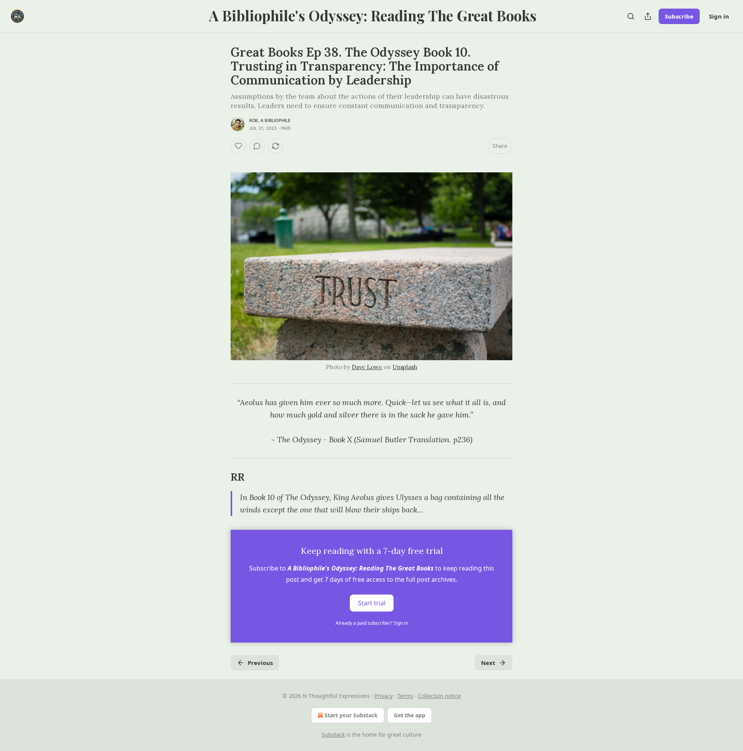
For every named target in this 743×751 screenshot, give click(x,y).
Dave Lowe (367, 367)
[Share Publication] (648, 16)
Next (488, 663)
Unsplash (404, 367)
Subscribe (679, 16)
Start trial (371, 603)
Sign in (719, 16)
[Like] (238, 146)
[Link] (220, 477)
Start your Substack (351, 715)
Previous (260, 663)
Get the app (409, 715)
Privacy (384, 695)
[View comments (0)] (257, 146)
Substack (333, 734)
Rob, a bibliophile (270, 120)
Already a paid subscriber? (372, 623)
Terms (405, 695)
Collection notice (439, 695)
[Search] (631, 16)
